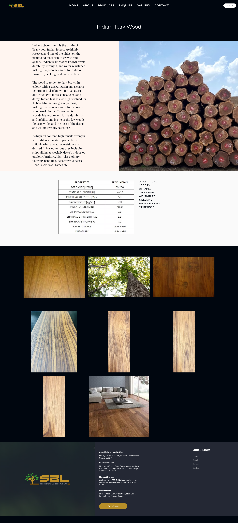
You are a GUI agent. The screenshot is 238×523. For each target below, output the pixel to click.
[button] (106, 5)
